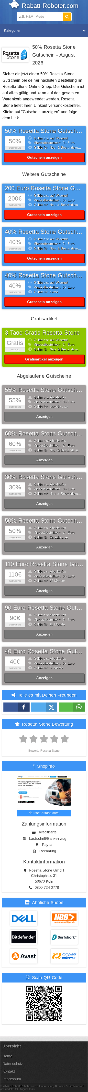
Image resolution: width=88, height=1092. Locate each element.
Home (7, 1056)
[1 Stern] (23, 739)
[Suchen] (67, 16)
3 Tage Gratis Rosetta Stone (42, 332)
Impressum (11, 1079)
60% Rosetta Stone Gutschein (44, 433)
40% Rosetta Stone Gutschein (44, 231)
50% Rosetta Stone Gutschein (44, 130)
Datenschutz (12, 1063)
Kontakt (8, 1071)
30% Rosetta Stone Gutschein (44, 477)
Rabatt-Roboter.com (49, 5)
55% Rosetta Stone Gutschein (44, 390)
